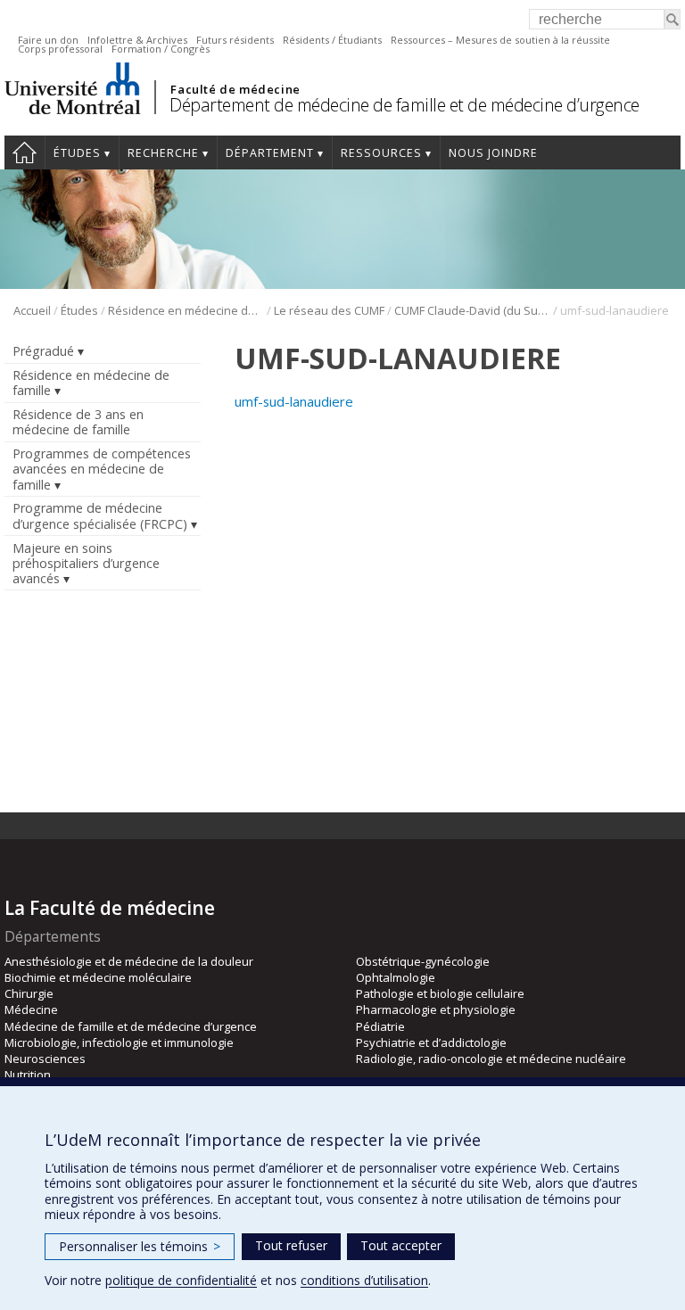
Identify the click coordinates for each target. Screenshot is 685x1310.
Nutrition (27, 1075)
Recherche (163, 153)
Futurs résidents (235, 39)
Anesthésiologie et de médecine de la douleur (128, 961)
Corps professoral (60, 48)
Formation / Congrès (160, 48)
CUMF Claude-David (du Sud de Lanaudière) (472, 310)
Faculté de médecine (235, 89)
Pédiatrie (380, 1026)
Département (270, 153)
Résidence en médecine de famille (186, 310)
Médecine (31, 1009)
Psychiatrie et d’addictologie (431, 1042)
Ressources (381, 153)
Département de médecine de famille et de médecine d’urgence (404, 105)
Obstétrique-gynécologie (423, 961)
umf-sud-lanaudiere (294, 401)
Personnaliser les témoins (139, 1246)
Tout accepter (401, 1245)
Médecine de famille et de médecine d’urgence (130, 1026)
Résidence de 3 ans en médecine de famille (78, 422)
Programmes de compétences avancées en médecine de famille (101, 468)
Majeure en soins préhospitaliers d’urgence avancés (86, 563)
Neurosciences (45, 1058)
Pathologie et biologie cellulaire (440, 993)
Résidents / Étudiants (332, 39)
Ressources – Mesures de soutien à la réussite (500, 39)
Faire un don (48, 39)
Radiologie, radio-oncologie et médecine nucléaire (491, 1058)
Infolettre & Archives (137, 39)
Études (77, 153)
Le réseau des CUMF (329, 310)
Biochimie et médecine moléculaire (98, 977)
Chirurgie (29, 993)
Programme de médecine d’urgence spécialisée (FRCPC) (99, 515)
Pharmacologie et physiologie (436, 1009)
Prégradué (43, 350)
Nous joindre (493, 153)
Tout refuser (291, 1245)
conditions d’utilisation (364, 1280)
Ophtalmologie (395, 977)
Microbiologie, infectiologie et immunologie (119, 1042)
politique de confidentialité (181, 1280)
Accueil (24, 152)
